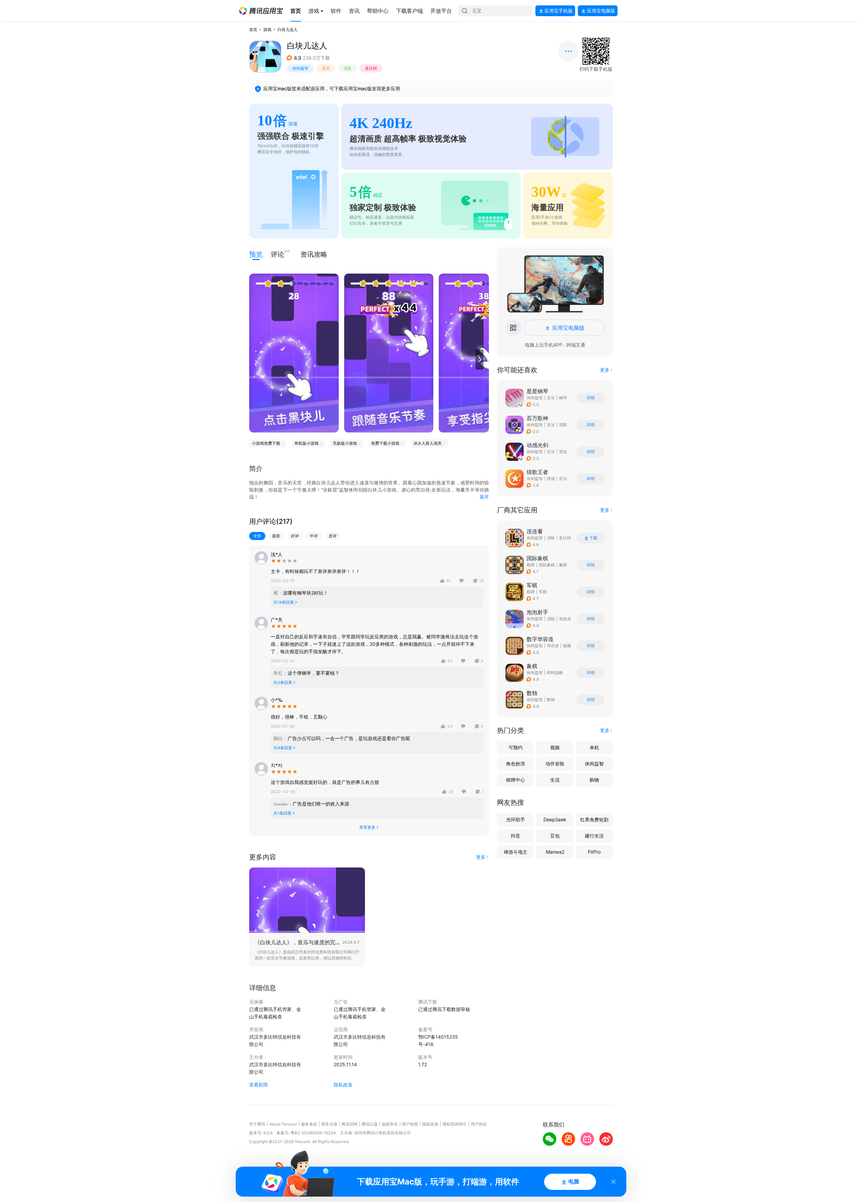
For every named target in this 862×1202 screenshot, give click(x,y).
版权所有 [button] (390, 1124)
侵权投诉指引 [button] (454, 1124)
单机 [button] (594, 747)
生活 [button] (555, 780)
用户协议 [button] (479, 1124)
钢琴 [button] (563, 397)
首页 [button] (253, 29)
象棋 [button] (563, 564)
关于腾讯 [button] (257, 1124)
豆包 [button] (555, 836)
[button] (261, 11)
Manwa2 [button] (555, 852)
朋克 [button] (563, 451)
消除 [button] (551, 537)
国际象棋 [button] (547, 564)
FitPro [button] (594, 852)
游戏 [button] (267, 29)
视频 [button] (555, 747)
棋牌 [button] (531, 564)
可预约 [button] (515, 747)
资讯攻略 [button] (313, 254)
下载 (593, 538)
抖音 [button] (515, 836)
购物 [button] (594, 780)
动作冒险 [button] (554, 763)
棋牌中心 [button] (515, 780)
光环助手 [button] (515, 819)
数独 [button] (551, 699)
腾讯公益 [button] (370, 1124)
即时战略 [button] (555, 672)
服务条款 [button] (309, 1124)
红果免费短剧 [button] (594, 819)
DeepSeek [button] (554, 819)
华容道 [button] (553, 645)
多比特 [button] (371, 68)
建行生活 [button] (594, 836)
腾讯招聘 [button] (349, 1124)
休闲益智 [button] (300, 68)
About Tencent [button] (283, 1124)
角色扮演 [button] (515, 763)
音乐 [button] (326, 68)
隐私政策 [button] (343, 1084)
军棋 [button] (543, 591)
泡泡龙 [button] (565, 618)
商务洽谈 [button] (329, 1124)
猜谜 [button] (551, 478)
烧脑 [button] (567, 645)
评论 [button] (277, 253)
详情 (591, 398)
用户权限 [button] (410, 1124)
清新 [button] (347, 68)
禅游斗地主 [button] (515, 852)
